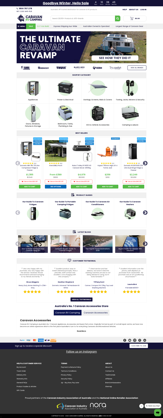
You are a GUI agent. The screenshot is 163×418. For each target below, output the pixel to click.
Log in (143, 9)
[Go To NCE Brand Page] (97, 67)
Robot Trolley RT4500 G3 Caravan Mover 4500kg (81, 166)
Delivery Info (21, 375)
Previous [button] (17, 163)
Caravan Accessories (96, 312)
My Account (21, 367)
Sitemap (108, 386)
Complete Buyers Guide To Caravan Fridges (65, 249)
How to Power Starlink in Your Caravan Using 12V (33, 249)
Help (125, 9)
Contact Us (109, 371)
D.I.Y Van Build (43, 26)
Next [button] (145, 163)
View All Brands (137, 68)
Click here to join (138, 346)
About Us (133, 9)
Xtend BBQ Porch (55, 165)
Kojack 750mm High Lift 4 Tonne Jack (107, 166)
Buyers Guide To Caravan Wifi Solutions (130, 249)
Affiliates (108, 379)
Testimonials (110, 375)
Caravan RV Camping (67, 312)
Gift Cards (21, 390)
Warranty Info (22, 379)
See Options (55, 187)
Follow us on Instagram (81, 351)
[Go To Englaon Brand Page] (43, 67)
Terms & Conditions (68, 371)
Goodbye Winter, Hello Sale (66, 3)
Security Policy (66, 379)
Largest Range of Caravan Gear (129, 26)
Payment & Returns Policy (71, 367)
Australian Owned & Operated (96, 26)
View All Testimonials (81, 299)
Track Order (21, 371)
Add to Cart (29, 187)
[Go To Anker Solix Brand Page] (25, 67)
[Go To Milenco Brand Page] (79, 67)
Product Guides (84, 195)
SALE (31, 26)
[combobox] (83, 18)
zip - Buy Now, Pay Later (70, 383)
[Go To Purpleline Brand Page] (115, 67)
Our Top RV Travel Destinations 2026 (98, 249)
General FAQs (22, 383)
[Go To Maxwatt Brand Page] (61, 67)
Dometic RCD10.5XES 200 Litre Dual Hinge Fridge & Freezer (133, 167)
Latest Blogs (84, 232)
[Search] (117, 18)
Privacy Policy (66, 375)
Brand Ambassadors (113, 383)
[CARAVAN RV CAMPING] (30, 18)
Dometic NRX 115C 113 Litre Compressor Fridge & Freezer (29, 167)
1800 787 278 (25, 8)
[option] (30, 164)
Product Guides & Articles (26, 386)
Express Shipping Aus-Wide (65, 26)
